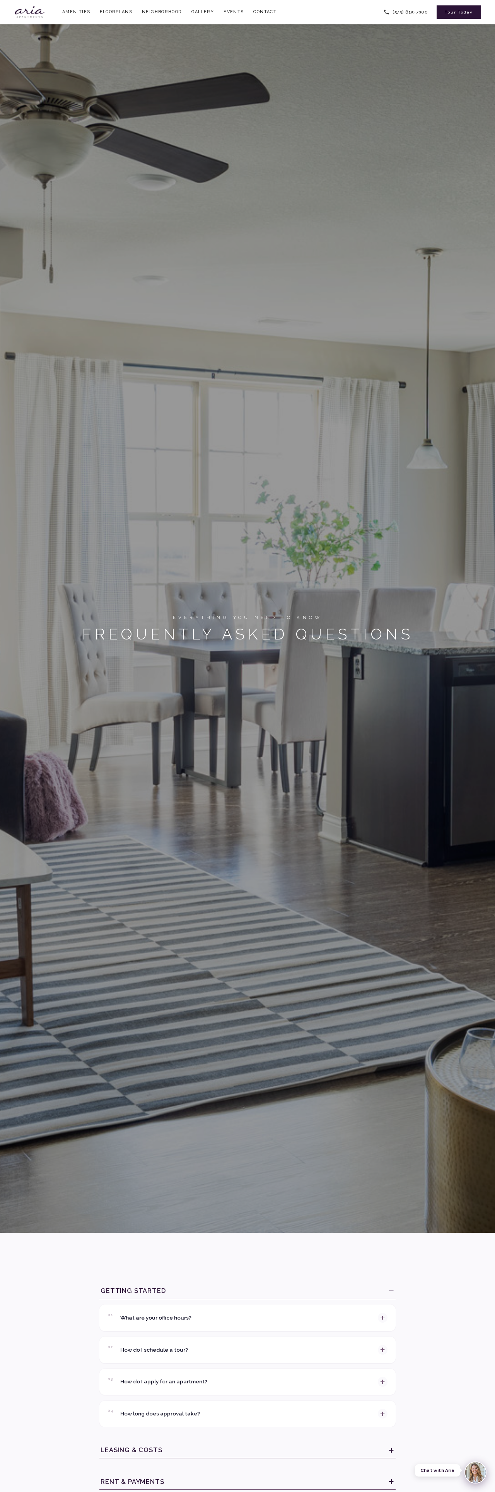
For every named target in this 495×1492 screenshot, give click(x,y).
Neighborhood (161, 11)
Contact (264, 11)
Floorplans (116, 11)
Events (234, 11)
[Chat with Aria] (475, 1472)
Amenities (76, 11)
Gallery (202, 11)
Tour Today (458, 12)
